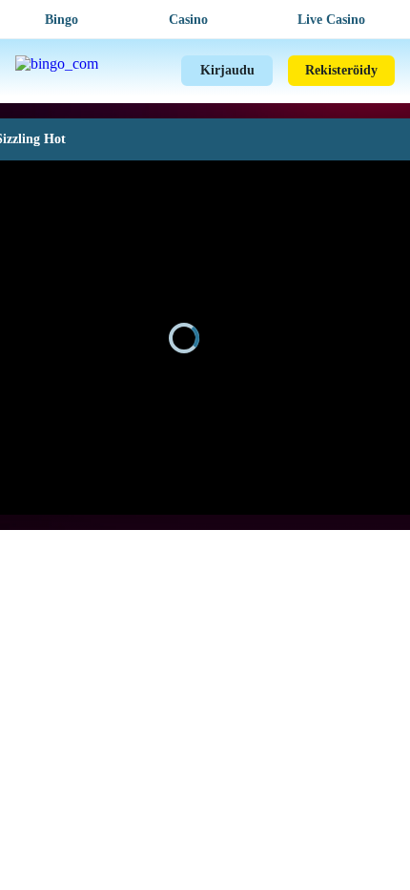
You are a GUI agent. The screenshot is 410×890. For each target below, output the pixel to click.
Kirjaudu (227, 70)
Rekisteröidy (341, 70)
